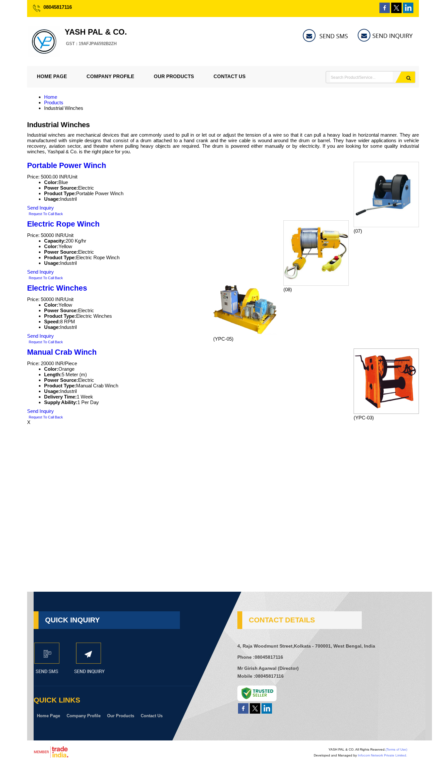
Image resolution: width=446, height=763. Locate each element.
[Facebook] (384, 11)
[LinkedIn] (408, 11)
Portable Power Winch (66, 165)
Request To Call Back (46, 214)
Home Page (52, 76)
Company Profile (110, 76)
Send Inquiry (40, 208)
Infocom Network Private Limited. (382, 755)
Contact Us (230, 76)
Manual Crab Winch (62, 352)
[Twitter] (396, 11)
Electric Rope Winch (63, 224)
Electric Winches (57, 288)
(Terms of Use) (396, 749)
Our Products (174, 76)
